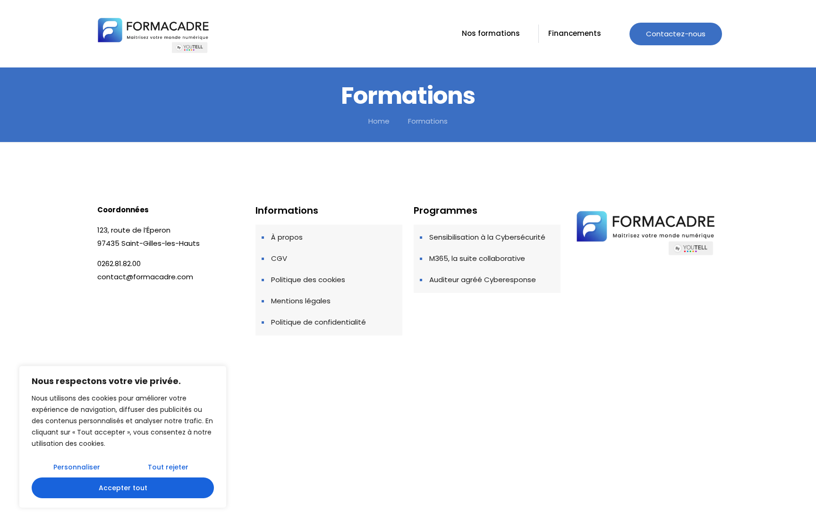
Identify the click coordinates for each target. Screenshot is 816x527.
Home (379, 121)
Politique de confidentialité (318, 322)
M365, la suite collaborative (477, 258)
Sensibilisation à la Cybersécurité (487, 237)
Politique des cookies (308, 279)
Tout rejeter (168, 467)
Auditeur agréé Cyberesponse (482, 279)
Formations (428, 121)
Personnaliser (76, 467)
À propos (287, 237)
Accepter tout (123, 488)
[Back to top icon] (702, 403)
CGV (279, 258)
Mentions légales (301, 301)
